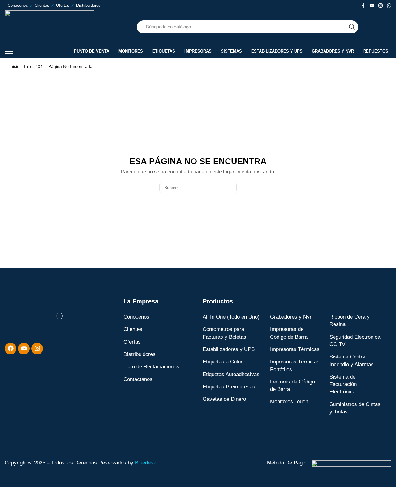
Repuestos (375, 51)
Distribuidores (88, 5)
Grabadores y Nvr (333, 51)
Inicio (14, 66)
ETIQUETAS (163, 51)
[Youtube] (372, 5)
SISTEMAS (231, 51)
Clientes (42, 5)
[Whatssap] (389, 5)
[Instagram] (380, 5)
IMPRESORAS (198, 51)
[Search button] (351, 26)
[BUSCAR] (231, 187)
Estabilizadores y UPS (277, 51)
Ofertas (62, 5)
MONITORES (130, 51)
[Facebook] (363, 5)
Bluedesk (145, 463)
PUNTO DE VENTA (91, 51)
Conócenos (18, 5)
